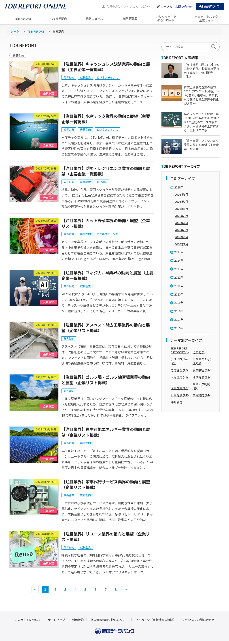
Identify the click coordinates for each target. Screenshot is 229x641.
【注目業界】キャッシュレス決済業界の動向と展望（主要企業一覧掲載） (105, 66)
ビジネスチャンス (107, 77)
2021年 (178, 286)
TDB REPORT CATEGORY (180, 350)
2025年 (178, 252)
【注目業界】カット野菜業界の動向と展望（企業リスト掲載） (105, 223)
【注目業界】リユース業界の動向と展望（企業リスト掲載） (105, 536)
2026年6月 (181, 209)
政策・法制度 (201, 386)
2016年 (178, 328)
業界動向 (18, 55)
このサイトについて (28, 620)
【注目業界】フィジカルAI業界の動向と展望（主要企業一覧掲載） (107, 275)
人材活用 (179, 377)
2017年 (178, 319)
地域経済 (201, 377)
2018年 (178, 311)
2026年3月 (181, 230)
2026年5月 (181, 216)
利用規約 (78, 620)
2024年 (178, 260)
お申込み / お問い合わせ (198, 620)
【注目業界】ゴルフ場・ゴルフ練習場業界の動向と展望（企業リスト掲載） (105, 379)
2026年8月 (181, 194)
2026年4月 (181, 223)
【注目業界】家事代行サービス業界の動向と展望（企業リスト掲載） (105, 484)
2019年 (178, 302)
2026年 (178, 187)
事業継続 (85, 182)
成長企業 (85, 77)
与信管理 (179, 370)
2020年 (178, 294)
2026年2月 (181, 237)
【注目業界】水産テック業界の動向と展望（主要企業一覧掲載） (105, 118)
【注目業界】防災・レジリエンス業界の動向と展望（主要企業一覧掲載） (105, 171)
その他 (199, 352)
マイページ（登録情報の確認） (155, 620)
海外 (176, 402)
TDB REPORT (36, 31)
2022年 (178, 277)
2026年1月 (181, 244)
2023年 (178, 269)
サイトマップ (56, 620)
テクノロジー (179, 361)
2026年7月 (181, 201)
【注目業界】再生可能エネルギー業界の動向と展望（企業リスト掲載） (105, 432)
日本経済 (180, 395)
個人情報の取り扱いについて (109, 620)
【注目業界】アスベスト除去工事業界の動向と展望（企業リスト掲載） (105, 327)
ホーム (15, 31)
